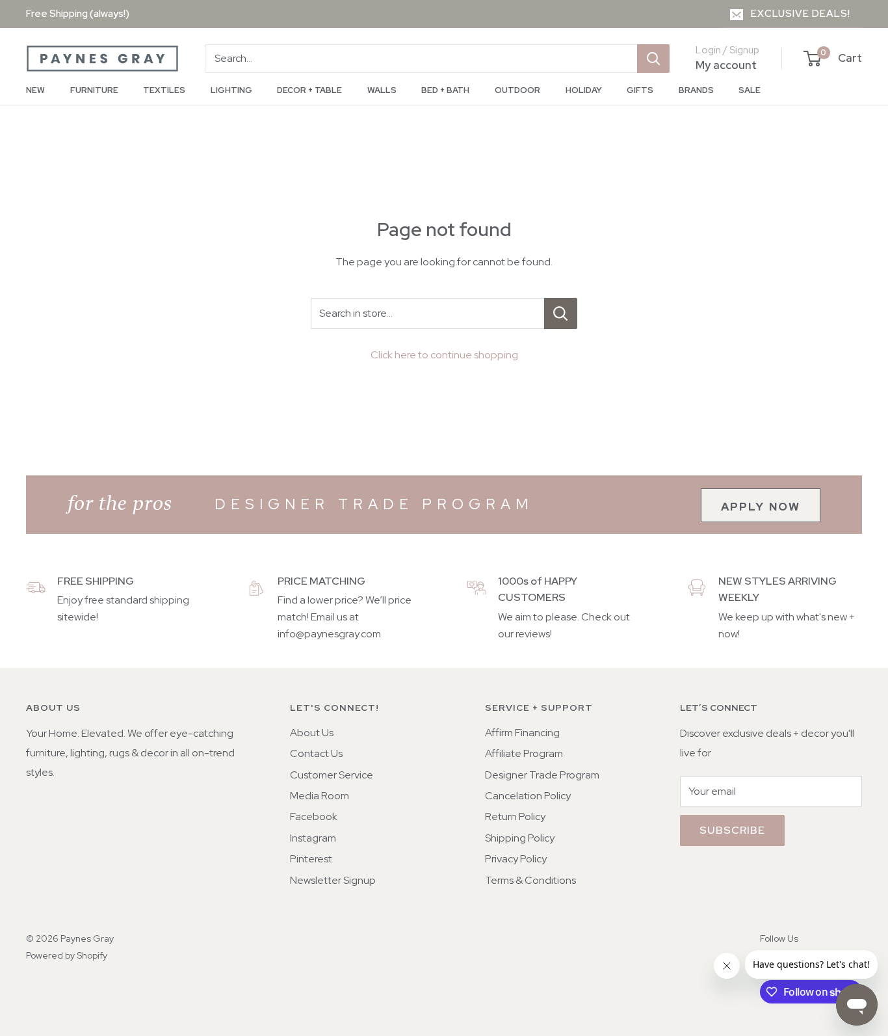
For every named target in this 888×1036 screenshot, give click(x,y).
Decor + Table (309, 90)
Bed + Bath (445, 90)
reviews (533, 634)
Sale (749, 90)
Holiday (584, 90)
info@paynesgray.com (329, 634)
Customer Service (331, 775)
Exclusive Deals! (800, 13)
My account (726, 65)
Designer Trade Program (542, 775)
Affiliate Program (524, 753)
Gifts (640, 90)
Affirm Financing (522, 732)
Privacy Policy (516, 859)
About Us (311, 732)
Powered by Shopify (66, 955)
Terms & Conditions (530, 880)
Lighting (231, 90)
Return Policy (515, 816)
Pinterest (311, 859)
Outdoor (517, 90)
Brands (696, 90)
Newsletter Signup (333, 880)
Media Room (319, 796)
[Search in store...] (560, 313)
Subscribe (732, 830)
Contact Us (316, 753)
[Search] (653, 58)
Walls (382, 90)
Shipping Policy (520, 838)
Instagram (313, 838)
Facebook (313, 816)
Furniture (94, 90)
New (35, 90)
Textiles (164, 90)
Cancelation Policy (528, 796)
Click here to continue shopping (444, 355)
